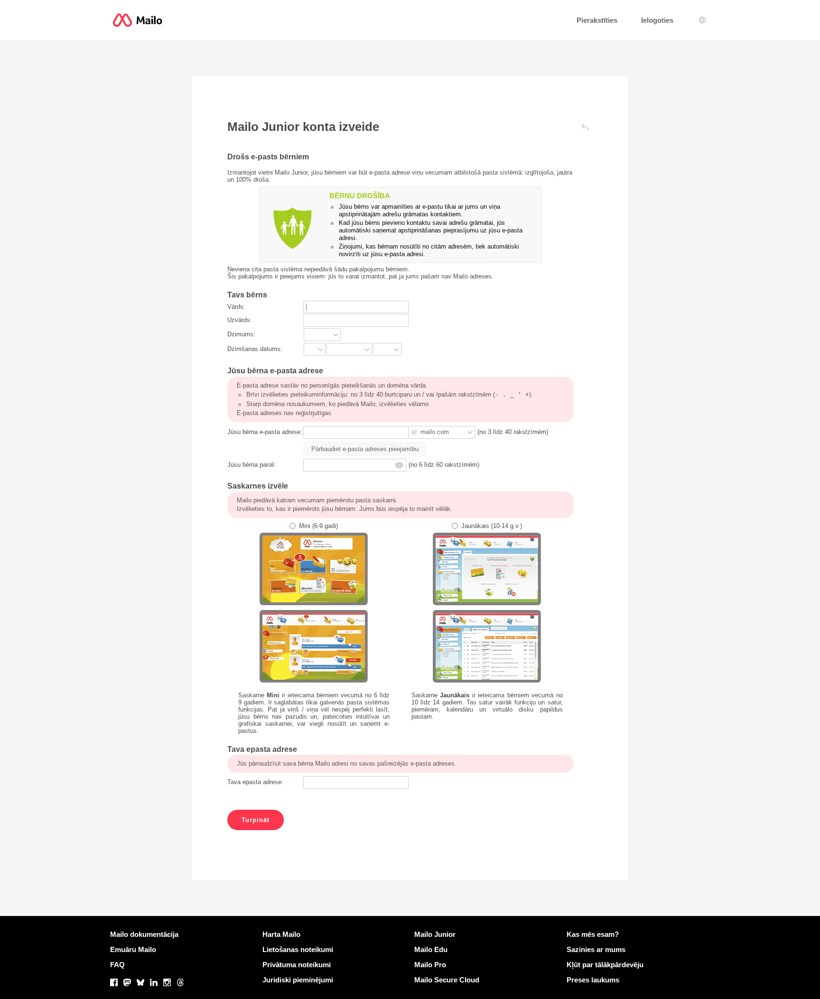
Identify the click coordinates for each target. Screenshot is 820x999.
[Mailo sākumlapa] (137, 20)
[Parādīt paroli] (399, 465)
